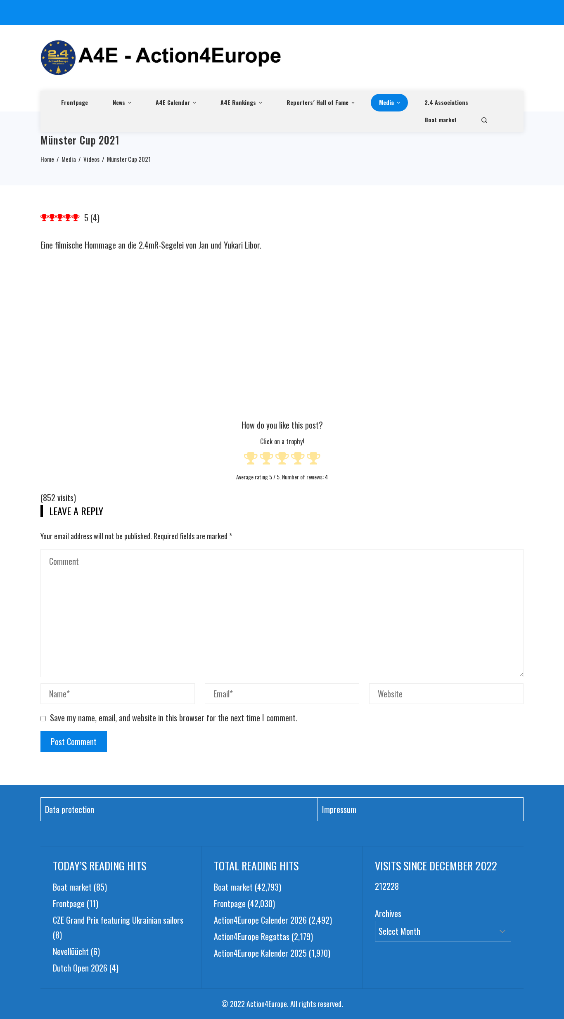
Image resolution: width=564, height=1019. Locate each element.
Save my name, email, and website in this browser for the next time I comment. (173, 717)
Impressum (339, 809)
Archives (388, 913)
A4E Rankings (238, 102)
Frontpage (74, 102)
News (119, 102)
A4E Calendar (173, 102)
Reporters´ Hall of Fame (317, 102)
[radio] (251, 459)
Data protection (69, 809)
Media (386, 102)
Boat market (440, 119)
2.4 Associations (446, 102)
